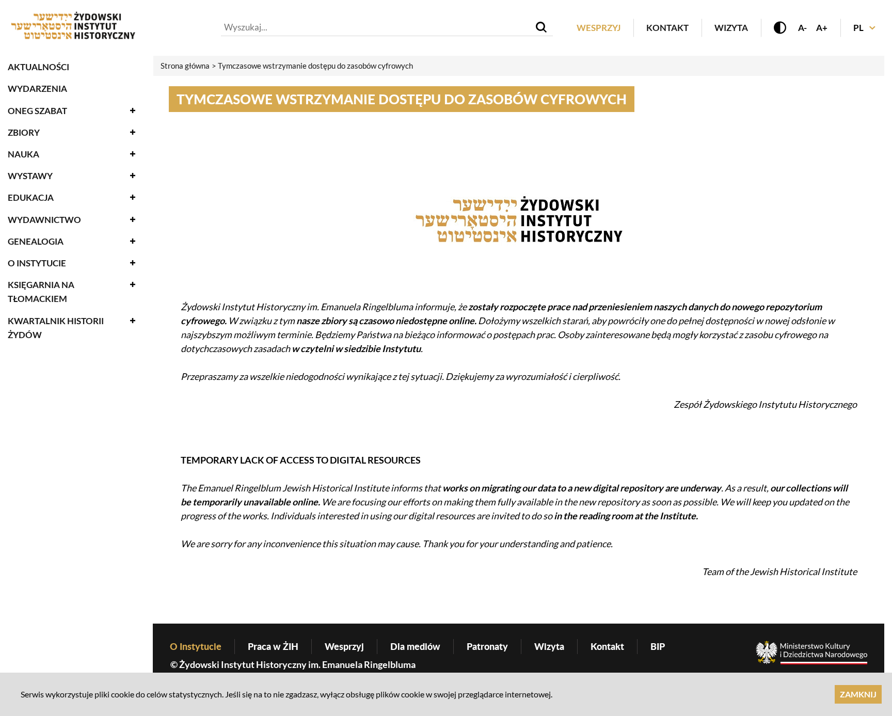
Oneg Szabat (37, 110)
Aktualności (38, 66)
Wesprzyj (598, 27)
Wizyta (731, 27)
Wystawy (30, 175)
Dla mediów (415, 646)
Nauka (23, 154)
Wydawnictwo (44, 219)
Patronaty (487, 646)
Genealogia (35, 241)
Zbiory (24, 132)
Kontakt (667, 27)
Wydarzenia (37, 88)
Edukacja (31, 197)
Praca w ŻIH (273, 646)
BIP (657, 646)
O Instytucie (37, 263)
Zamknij (858, 694)
